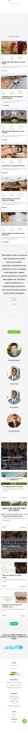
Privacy (14, 668)
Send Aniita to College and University (13, 166)
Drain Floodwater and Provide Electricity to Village (11, 199)
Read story (4, 467)
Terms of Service (14, 665)
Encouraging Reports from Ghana (12, 486)
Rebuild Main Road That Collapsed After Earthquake (12, 97)
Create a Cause (14, 332)
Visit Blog (14, 623)
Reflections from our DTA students (14, 682)
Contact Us (14, 717)
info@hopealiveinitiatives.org (14, 705)
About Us (14, 714)
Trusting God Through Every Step (12, 516)
